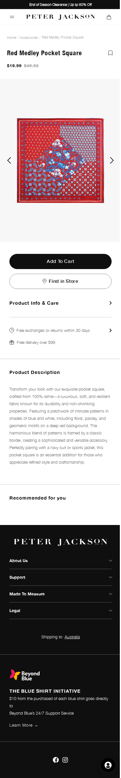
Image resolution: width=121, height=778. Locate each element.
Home (11, 37)
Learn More (23, 724)
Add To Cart (60, 261)
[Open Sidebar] (12, 17)
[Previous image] (9, 160)
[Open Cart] (109, 17)
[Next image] (111, 160)
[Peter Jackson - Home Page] (60, 17)
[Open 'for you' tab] (108, 765)
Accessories (29, 37)
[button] (60, 336)
